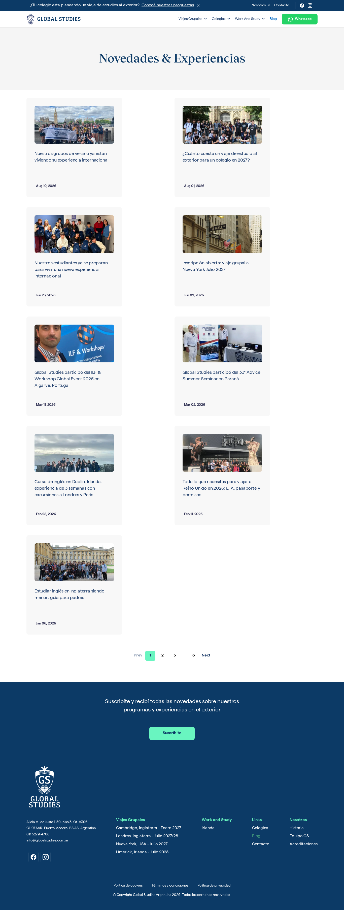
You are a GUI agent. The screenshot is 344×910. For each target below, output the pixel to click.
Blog (273, 19)
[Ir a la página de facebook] (301, 5)
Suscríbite (172, 733)
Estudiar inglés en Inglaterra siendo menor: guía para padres (70, 594)
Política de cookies (128, 886)
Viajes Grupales (193, 19)
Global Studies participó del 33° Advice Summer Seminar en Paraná (221, 376)
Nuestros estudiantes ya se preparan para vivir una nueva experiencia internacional (71, 270)
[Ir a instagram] (46, 857)
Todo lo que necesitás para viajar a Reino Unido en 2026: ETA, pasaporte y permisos (221, 488)
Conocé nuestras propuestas (168, 6)
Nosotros (261, 5)
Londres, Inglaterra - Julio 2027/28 (147, 836)
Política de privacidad (213, 886)
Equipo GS (299, 836)
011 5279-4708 (37, 834)
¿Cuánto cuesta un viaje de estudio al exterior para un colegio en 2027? (220, 157)
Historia (297, 828)
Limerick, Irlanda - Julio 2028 (142, 853)
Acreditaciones (304, 844)
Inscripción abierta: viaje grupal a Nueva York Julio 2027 (216, 266)
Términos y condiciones (170, 886)
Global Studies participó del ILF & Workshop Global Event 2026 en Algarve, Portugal (68, 379)
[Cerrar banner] (198, 5)
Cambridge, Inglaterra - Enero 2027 (148, 828)
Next (206, 656)
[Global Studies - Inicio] (100, 19)
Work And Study (250, 19)
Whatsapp (303, 19)
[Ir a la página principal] (44, 786)
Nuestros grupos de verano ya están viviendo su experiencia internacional (71, 157)
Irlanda (208, 828)
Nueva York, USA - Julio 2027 (142, 844)
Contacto (281, 5)
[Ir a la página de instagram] (310, 5)
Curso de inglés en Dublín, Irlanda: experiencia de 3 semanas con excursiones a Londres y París (68, 488)
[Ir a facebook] (33, 857)
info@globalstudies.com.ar (47, 840)
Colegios (221, 19)
